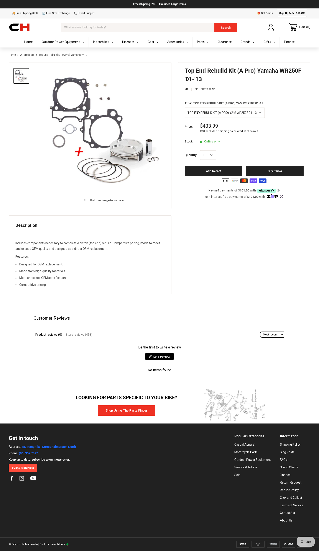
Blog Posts (287, 452)
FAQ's (284, 459)
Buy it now (275, 171)
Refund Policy (289, 490)
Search (226, 27)
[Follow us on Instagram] (22, 479)
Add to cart (213, 171)
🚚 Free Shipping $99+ (25, 13)
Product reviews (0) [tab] (48, 334)
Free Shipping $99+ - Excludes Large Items (159, 4)
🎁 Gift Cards (265, 13)
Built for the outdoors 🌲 (54, 544)
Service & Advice (245, 467)
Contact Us (287, 513)
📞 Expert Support (84, 13)
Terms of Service (291, 505)
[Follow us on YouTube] (33, 479)
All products (27, 54)
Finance (285, 475)
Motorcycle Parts (246, 452)
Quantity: (191, 155)
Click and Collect (291, 497)
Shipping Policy (290, 444)
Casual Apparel (244, 444)
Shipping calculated (230, 131)
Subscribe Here (23, 467)
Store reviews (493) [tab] (79, 334)
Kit (186, 89)
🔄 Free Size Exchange (56, 13)
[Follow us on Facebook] (12, 479)
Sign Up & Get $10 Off (292, 13)
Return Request (290, 482)
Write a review (159, 356)
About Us (286, 520)
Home (12, 54)
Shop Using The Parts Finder (126, 410)
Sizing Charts (289, 467)
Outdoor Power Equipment (252, 459)
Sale (237, 475)
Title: (224, 103)
